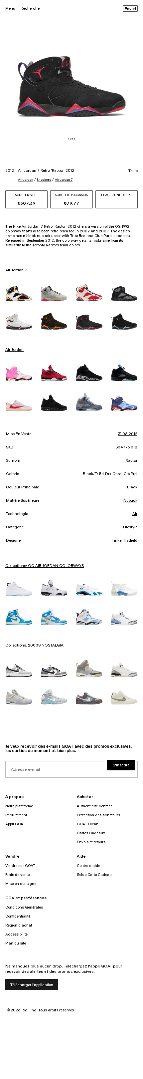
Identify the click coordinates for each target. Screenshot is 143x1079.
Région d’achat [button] (18, 925)
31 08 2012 (127, 434)
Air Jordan (25, 179)
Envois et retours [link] (91, 842)
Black (132, 487)
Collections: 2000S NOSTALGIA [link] (34, 646)
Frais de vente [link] (17, 875)
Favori (130, 9)
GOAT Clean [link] (87, 824)
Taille (133, 171)
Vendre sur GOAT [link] (20, 866)
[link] (19, 293)
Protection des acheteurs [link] (98, 815)
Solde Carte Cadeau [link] (94, 875)
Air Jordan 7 (63, 179)
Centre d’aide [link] (88, 866)
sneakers (44, 179)
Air (134, 514)
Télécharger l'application (31, 985)
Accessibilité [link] (16, 934)
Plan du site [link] (15, 943)
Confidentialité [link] (17, 916)
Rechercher (31, 8)
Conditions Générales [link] (24, 907)
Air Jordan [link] (14, 350)
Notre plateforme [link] (19, 806)
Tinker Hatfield (124, 541)
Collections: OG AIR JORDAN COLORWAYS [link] (44, 566)
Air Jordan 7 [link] (16, 270)
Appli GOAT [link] (15, 824)
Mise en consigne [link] (20, 884)
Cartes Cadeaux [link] (91, 833)
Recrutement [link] (16, 815)
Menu (10, 8)
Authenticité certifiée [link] (94, 806)
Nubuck (130, 501)
